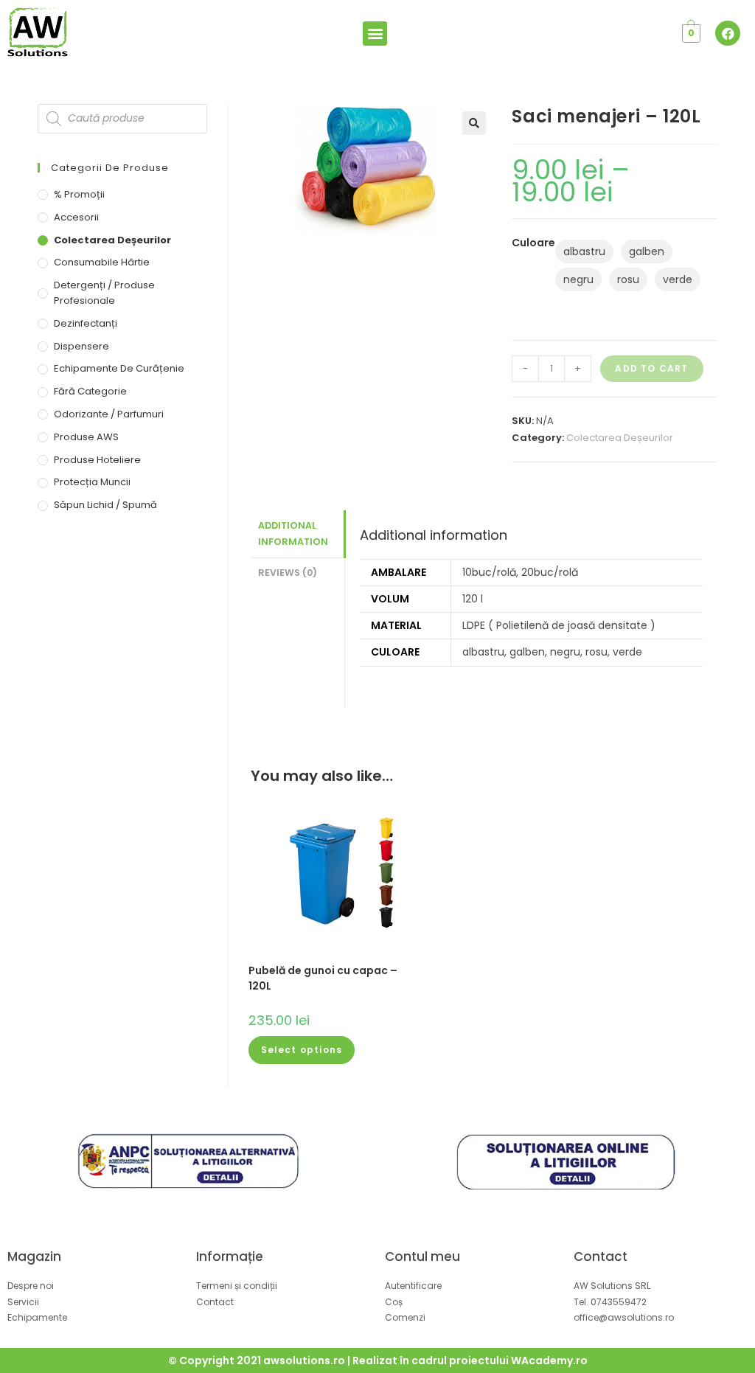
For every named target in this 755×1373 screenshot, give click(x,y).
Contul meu (422, 1256)
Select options (302, 1049)
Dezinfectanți (85, 323)
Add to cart (651, 368)
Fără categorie (90, 391)
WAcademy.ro (549, 1360)
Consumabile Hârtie (102, 262)
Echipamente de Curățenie (119, 368)
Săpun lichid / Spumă (105, 505)
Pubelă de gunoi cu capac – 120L (322, 978)
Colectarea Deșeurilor (619, 438)
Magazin (34, 1256)
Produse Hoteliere (97, 460)
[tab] (297, 534)
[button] (375, 33)
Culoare (533, 242)
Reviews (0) (287, 572)
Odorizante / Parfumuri (109, 414)
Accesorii (76, 217)
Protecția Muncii (92, 482)
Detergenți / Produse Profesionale (104, 292)
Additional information (293, 534)
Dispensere (81, 346)
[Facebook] (727, 33)
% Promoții (79, 194)
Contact (600, 1256)
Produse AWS (86, 437)
